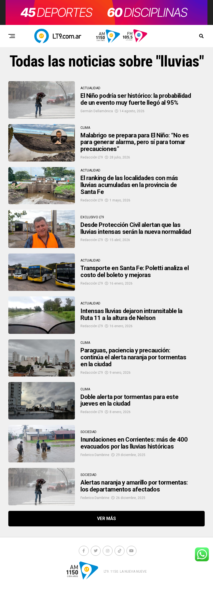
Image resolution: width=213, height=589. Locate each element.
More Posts (106, 518)
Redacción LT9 (91, 157)
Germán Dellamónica (96, 111)
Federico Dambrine (94, 455)
